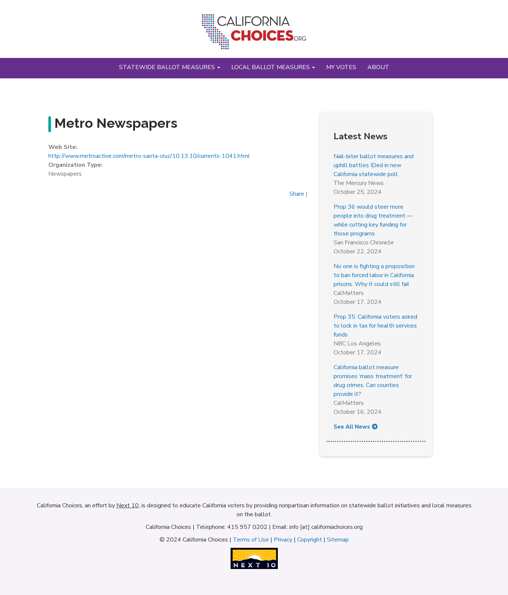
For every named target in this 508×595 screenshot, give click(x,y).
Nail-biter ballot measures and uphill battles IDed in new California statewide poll (374, 165)
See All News (352, 426)
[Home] (254, 34)
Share (296, 194)
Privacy (283, 540)
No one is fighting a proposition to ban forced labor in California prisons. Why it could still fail (374, 275)
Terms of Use (251, 540)
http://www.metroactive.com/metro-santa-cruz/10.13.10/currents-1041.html (149, 156)
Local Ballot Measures (271, 67)
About (378, 67)
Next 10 (127, 505)
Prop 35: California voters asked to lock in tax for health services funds (375, 326)
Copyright (309, 540)
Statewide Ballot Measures (167, 67)
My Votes (341, 67)
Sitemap (338, 540)
